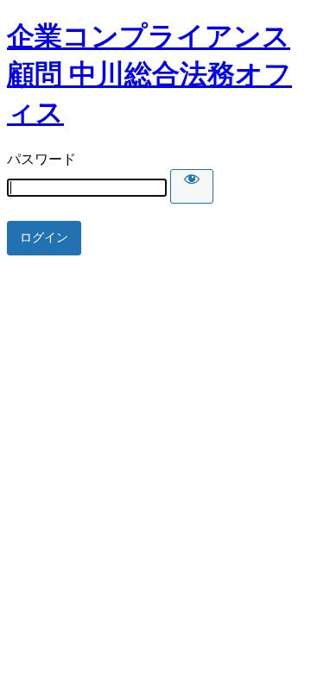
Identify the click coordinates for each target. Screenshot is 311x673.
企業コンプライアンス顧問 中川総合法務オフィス (149, 74)
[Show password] (191, 186)
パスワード (41, 159)
